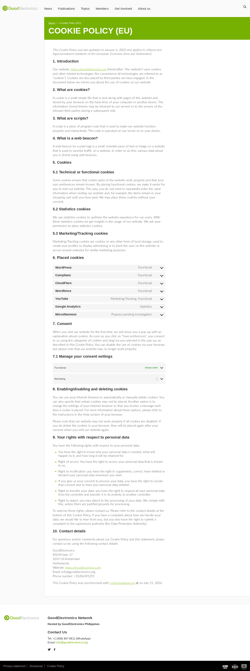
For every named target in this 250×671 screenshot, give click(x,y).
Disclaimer (36, 666)
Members (102, 8)
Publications (66, 8)
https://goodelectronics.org (88, 69)
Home (51, 23)
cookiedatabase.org (122, 583)
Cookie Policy (55, 666)
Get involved (123, 8)
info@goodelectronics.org (72, 642)
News (48, 8)
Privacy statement (14, 666)
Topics (85, 8)
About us (144, 8)
